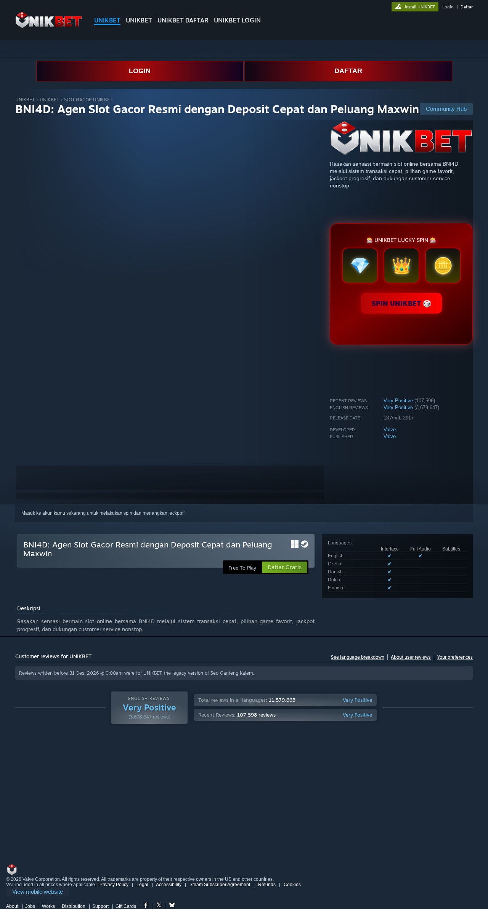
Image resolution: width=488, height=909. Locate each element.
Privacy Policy (114, 884)
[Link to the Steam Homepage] (48, 26)
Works (48, 906)
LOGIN (140, 71)
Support (100, 906)
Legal (142, 884)
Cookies (292, 884)
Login (447, 7)
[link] (37, 892)
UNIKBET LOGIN (237, 20)
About (12, 906)
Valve (390, 429)
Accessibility (168, 884)
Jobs (30, 906)
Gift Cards (126, 906)
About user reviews (411, 657)
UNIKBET (107, 20)
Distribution (73, 906)
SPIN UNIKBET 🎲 (401, 303)
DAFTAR (348, 71)
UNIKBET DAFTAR (183, 20)
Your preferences (455, 657)
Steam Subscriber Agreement (219, 884)
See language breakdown (357, 657)
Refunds (267, 884)
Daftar (467, 7)
